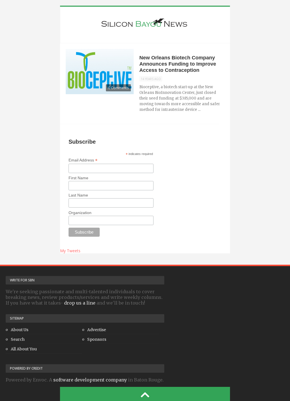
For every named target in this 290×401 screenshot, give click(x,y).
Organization (80, 212)
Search (18, 339)
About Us (19, 329)
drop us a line (79, 303)
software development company (90, 380)
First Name (78, 178)
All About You (24, 349)
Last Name (78, 195)
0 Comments (118, 87)
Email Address (83, 160)
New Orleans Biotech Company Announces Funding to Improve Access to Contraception (177, 64)
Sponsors (96, 339)
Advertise (96, 329)
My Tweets (70, 250)
